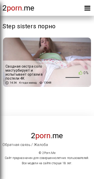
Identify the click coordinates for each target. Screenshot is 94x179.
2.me (18, 8)
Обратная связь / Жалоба (25, 145)
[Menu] (87, 9)
